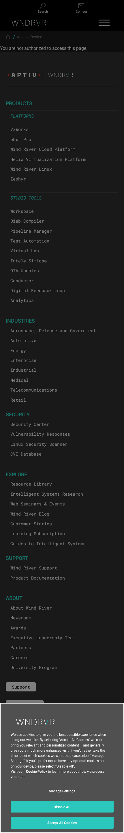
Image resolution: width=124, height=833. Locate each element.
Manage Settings (62, 791)
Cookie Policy (36, 771)
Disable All (62, 806)
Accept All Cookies (62, 822)
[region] (62, 768)
